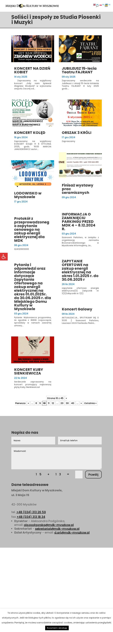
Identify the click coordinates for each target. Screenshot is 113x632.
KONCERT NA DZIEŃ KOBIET (32, 70)
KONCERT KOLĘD (29, 132)
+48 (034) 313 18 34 (31, 517)
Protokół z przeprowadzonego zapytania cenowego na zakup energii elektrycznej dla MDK (31, 229)
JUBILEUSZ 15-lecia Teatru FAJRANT (79, 70)
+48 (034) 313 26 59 (31, 512)
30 (67, 403)
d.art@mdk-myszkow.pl (72, 532)
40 (72, 403)
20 (61, 403)
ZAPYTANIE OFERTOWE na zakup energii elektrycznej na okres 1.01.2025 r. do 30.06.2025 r (80, 270)
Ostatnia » (90, 403)
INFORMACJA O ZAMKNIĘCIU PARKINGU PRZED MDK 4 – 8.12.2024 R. (78, 221)
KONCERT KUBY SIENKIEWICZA (28, 371)
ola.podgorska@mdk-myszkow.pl (49, 525)
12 (53, 403)
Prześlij (93, 475)
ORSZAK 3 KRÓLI (76, 132)
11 (48, 403)
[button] (4, 256)
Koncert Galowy (77, 309)
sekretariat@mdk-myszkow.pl (57, 529)
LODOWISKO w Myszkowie (27, 195)
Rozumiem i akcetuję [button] (57, 628)
